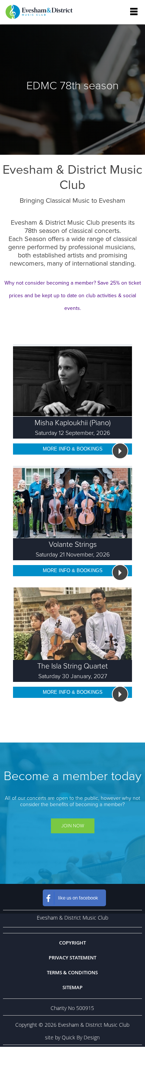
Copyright (72, 942)
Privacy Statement (72, 957)
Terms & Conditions (72, 972)
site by (72, 1037)
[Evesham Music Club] (39, 12)
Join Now (72, 826)
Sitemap (72, 987)
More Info (72, 448)
